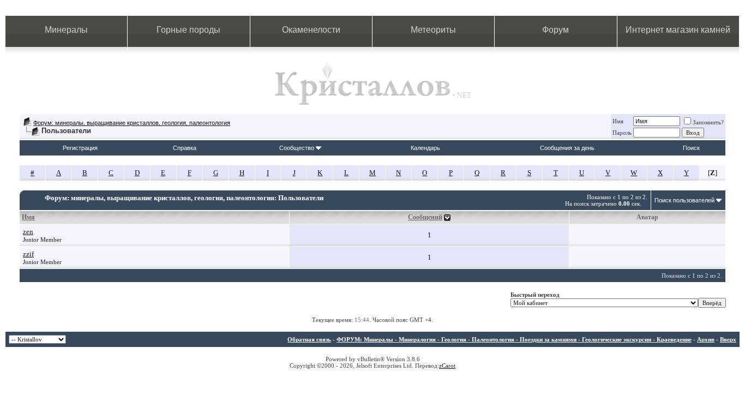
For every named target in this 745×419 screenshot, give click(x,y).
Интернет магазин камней (678, 29)
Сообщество (296, 148)
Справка (184, 148)
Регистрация (80, 148)
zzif (28, 254)
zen (28, 232)
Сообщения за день (567, 148)
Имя (617, 121)
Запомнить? (708, 122)
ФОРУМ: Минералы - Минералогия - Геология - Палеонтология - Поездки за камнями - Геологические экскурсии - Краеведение (514, 339)
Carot (448, 365)
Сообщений (425, 217)
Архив (705, 339)
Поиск (691, 148)
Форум (555, 29)
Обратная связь (309, 339)
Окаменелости (311, 29)
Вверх (728, 339)
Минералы (66, 29)
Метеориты (433, 29)
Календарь (425, 148)
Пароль (622, 132)
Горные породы (188, 29)
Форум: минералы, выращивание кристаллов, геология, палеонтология (131, 122)
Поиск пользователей (684, 200)
